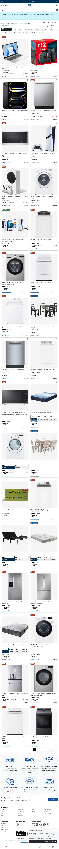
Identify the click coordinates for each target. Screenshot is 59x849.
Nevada (20, 809)
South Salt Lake (5, 817)
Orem (2, 815)
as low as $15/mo (6, 76)
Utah (2, 809)
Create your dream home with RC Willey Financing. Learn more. (29, 2)
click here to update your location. (29, 17)
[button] (8, 1)
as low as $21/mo (6, 659)
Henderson (21, 811)
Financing (3, 827)
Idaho (34, 809)
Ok (36, 841)
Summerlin (20, 815)
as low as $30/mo (6, 119)
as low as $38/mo (35, 611)
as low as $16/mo (34, 119)
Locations (4, 807)
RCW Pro (3, 823)
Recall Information (12, 840)
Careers (3, 825)
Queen (7, 25)
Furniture (30, 23)
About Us (3, 831)
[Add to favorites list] (27, 36)
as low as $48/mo (6, 703)
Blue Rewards (4, 829)
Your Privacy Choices (50, 841)
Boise (33, 811)
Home (6, 840)
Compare (26, 76)
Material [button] (37, 29)
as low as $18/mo (34, 162)
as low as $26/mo (6, 611)
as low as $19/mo (34, 659)
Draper (3, 811)
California (47, 809)
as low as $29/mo (6, 378)
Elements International (21, 23)
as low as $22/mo (6, 292)
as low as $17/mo (6, 746)
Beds (2, 25)
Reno (19, 813)
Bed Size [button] (44, 29)
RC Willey (3, 23)
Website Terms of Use (21, 840)
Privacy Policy (47, 838)
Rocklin (46, 811)
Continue (53, 799)
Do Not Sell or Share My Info (29, 842)
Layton (3, 813)
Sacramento (47, 813)
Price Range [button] (28, 29)
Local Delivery (11, 23)
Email (31, 797)
